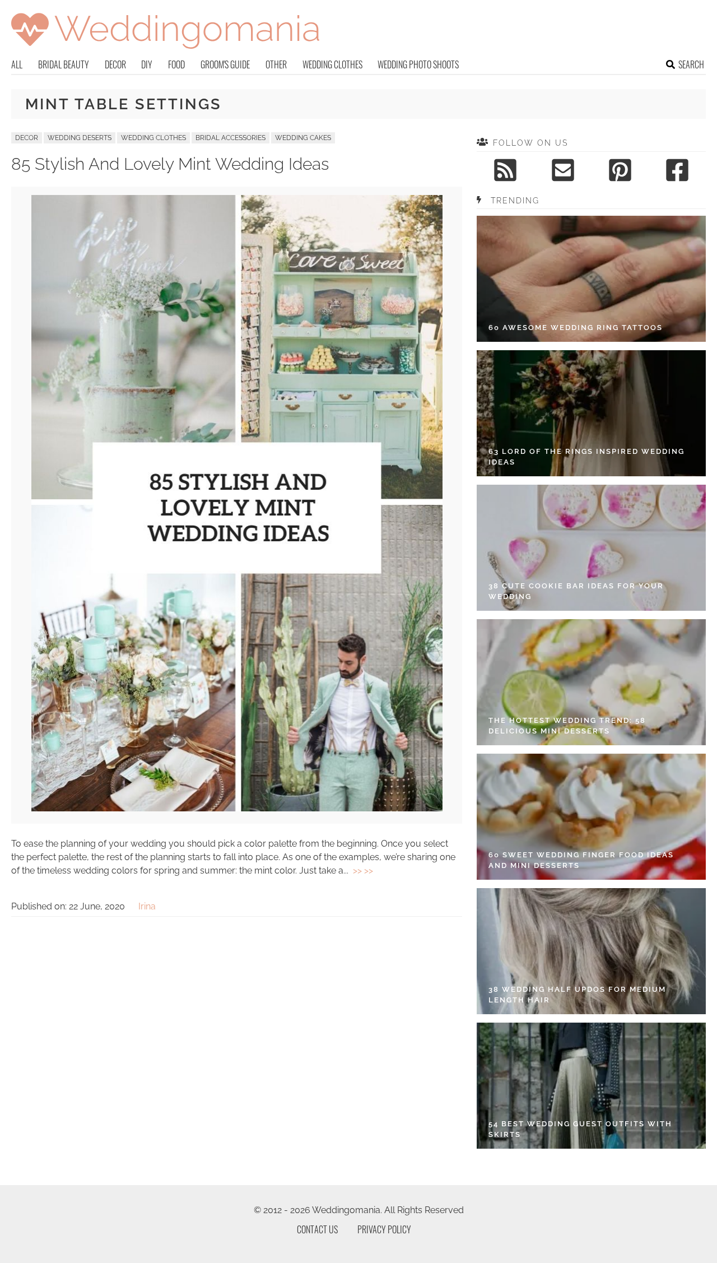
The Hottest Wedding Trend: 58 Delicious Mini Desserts (567, 726)
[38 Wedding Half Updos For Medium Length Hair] (591, 951)
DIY (146, 64)
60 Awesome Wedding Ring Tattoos (575, 327)
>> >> (363, 870)
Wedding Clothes (332, 64)
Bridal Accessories (230, 138)
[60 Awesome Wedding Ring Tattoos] (591, 279)
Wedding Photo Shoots (418, 64)
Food (176, 64)
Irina (147, 906)
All (16, 64)
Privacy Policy (384, 1229)
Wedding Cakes (303, 138)
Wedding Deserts (79, 138)
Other (276, 64)
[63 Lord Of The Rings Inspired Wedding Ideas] (591, 413)
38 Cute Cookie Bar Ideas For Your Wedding (576, 591)
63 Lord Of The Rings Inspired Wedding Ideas (586, 457)
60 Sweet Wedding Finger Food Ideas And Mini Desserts (581, 860)
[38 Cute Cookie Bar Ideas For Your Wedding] (591, 548)
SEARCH (691, 64)
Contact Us (317, 1229)
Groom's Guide (225, 64)
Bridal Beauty (63, 64)
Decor (115, 64)
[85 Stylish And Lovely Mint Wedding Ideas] (237, 808)
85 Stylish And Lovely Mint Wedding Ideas (170, 164)
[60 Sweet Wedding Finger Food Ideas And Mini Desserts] (591, 817)
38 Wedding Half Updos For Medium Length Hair (577, 995)
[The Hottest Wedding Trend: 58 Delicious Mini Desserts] (591, 682)
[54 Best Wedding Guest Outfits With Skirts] (591, 1086)
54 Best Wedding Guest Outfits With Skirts (580, 1129)
